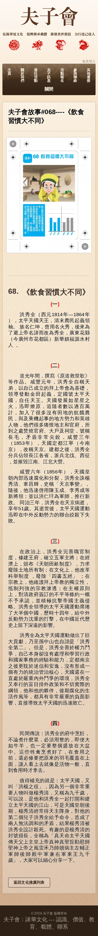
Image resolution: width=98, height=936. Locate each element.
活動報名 (62, 75)
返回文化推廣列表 (29, 882)
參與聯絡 (75, 75)
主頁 (9, 72)
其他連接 (88, 75)
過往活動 (36, 75)
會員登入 (89, 61)
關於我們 (22, 75)
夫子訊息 (49, 75)
